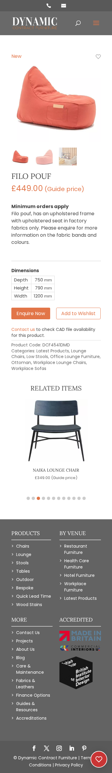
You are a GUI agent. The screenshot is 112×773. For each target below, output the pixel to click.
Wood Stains (29, 605)
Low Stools (37, 357)
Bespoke (24, 588)
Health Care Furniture (76, 564)
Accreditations (31, 718)
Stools (22, 563)
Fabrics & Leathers (25, 684)
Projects (24, 641)
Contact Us (28, 633)
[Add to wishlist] (95, 60)
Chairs (22, 546)
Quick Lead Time (33, 596)
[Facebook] (34, 748)
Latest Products (52, 351)
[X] (46, 748)
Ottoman (21, 362)
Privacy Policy (69, 765)
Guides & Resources (27, 707)
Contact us (23, 329)
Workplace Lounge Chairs (59, 362)
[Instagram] (59, 748)
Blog (20, 658)
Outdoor (25, 580)
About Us (25, 649)
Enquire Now (30, 313)
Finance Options (33, 695)
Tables (23, 571)
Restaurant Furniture (75, 549)
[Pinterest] (84, 748)
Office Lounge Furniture (75, 357)
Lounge (23, 554)
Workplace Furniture (75, 587)
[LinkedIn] (71, 748)
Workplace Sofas (28, 368)
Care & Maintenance (30, 669)
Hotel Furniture (79, 575)
